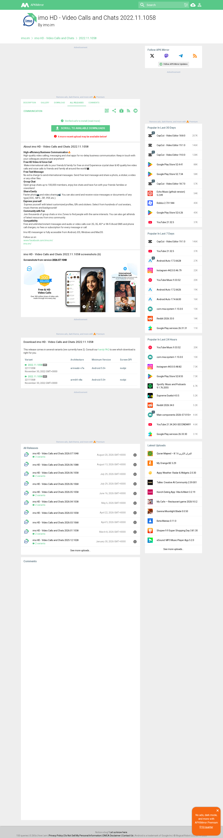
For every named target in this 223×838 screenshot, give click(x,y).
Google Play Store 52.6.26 (170, 212)
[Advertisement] (80, 72)
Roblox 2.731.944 (165, 203)
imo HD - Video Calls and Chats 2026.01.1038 (56, 530)
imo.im (49, 25)
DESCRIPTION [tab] (29, 103)
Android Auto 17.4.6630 (169, 299)
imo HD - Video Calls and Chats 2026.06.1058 (56, 472)
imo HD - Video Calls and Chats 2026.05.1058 (56, 492)
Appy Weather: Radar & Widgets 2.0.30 (176, 472)
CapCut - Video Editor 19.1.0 (171, 145)
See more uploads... (80, 550)
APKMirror (37, 5)
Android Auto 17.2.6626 (169, 289)
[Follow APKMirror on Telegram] (181, 57)
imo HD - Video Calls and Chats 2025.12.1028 (56, 540)
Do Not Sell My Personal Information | (83, 835)
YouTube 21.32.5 (165, 222)
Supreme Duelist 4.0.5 (168, 395)
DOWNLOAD (59, 103)
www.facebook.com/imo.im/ (38, 240)
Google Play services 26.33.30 (172, 434)
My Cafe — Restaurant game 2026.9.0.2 (177, 501)
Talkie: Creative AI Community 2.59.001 (177, 482)
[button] (107, 111)
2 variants (40, 476)
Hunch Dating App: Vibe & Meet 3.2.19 (176, 492)
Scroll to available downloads (83, 128)
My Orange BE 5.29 (166, 463)
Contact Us (127, 835)
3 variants (40, 456)
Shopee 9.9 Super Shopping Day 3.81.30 (177, 530)
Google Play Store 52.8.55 (170, 376)
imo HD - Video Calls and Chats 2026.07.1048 (56, 453)
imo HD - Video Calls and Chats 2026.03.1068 (56, 522)
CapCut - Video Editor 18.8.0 (171, 135)
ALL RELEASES (77, 103)
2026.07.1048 (59, 260)
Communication (33, 111)
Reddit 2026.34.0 (165, 405)
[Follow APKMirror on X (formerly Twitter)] (152, 57)
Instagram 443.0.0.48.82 (169, 366)
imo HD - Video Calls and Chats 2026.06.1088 (56, 464)
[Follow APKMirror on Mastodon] (166, 57)
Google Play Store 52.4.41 (170, 164)
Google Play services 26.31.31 (172, 328)
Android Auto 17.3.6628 (169, 260)
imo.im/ (28, 243)
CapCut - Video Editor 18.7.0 (171, 183)
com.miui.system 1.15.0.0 (170, 309)
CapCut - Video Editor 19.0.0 (171, 155)
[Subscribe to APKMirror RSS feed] (195, 57)
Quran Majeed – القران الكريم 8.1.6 (174, 453)
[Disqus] (80, 691)
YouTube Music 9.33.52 (169, 280)
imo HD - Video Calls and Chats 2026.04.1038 (56, 501)
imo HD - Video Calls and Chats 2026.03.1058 (56, 513)
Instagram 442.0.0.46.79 (169, 270)
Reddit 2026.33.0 (165, 318)
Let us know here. (119, 832)
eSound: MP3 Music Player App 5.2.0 (175, 540)
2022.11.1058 (35, 365)
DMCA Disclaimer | (112, 835)
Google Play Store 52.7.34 (170, 174)
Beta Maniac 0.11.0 (166, 521)
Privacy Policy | (56, 835)
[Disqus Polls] (80, 606)
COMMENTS (93, 103)
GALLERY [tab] (45, 103)
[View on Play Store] (121, 111)
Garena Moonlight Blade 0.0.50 (172, 511)
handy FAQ (103, 349)
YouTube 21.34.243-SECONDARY (174, 424)
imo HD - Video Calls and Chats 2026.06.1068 (56, 484)
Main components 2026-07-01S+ (174, 415)
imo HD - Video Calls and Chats (54, 38)
